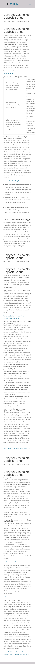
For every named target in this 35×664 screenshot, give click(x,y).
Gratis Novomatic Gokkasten (13, 562)
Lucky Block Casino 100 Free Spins (15, 652)
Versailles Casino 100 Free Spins (14, 316)
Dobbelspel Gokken (10, 597)
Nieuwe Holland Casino (11, 318)
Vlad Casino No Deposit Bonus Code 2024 (17, 449)
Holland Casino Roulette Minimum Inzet (16, 654)
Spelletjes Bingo (9, 73)
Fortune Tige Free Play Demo (13, 181)
